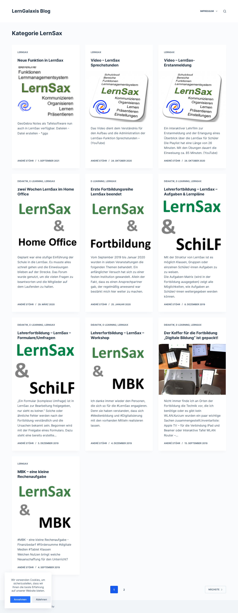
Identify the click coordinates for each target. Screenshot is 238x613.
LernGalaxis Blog (31, 11)
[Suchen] (224, 11)
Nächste (213, 589)
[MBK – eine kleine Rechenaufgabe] (46, 508)
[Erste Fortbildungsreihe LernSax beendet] (119, 225)
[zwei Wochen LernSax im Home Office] (46, 225)
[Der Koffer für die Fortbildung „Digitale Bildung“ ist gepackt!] (192, 369)
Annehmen (20, 599)
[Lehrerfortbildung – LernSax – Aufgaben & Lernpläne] (192, 225)
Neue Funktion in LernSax (40, 60)
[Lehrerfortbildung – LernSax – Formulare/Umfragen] (46, 369)
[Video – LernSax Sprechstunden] (119, 96)
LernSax (22, 52)
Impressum (207, 11)
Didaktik (22, 181)
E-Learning (36, 181)
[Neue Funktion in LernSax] (46, 91)
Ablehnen (41, 599)
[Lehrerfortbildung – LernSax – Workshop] (119, 369)
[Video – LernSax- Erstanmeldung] (192, 96)
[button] (216, 11)
